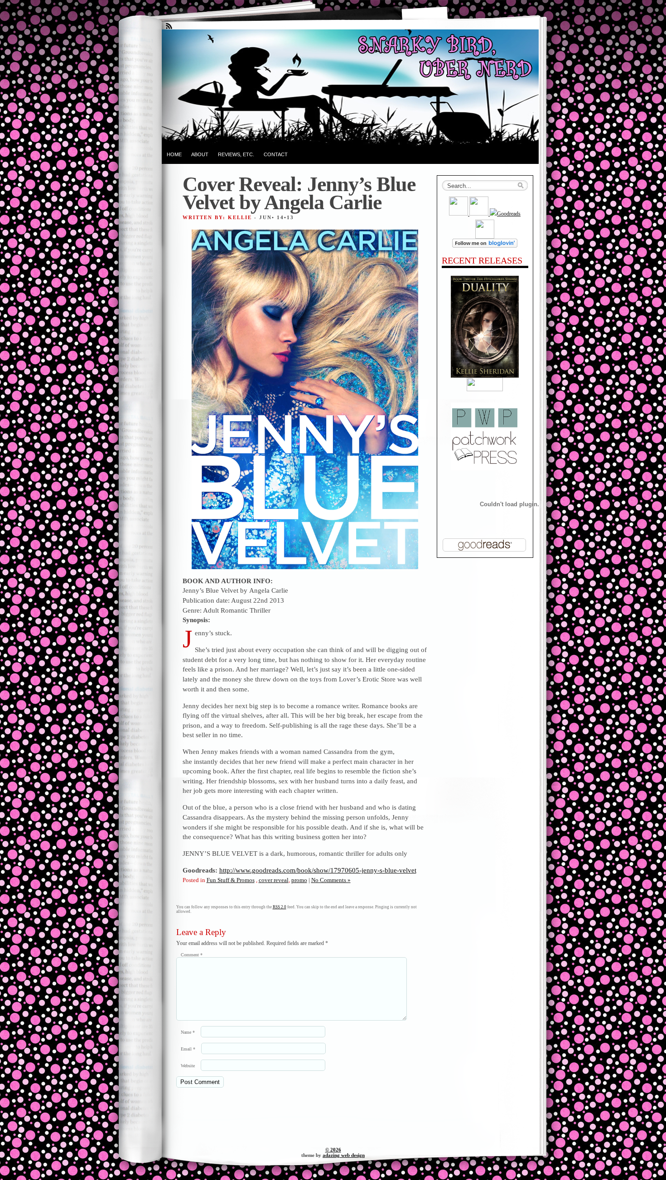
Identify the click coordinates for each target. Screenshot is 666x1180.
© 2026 (333, 1149)
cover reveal (274, 880)
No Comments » (331, 880)
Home (174, 154)
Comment (192, 954)
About (199, 154)
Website (188, 1065)
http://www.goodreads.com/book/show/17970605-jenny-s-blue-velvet (317, 870)
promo (299, 880)
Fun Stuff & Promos (231, 880)
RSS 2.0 (279, 907)
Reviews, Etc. (236, 154)
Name (188, 1032)
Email (188, 1048)
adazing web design (344, 1155)
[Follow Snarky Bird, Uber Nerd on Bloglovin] (484, 246)
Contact (276, 154)
